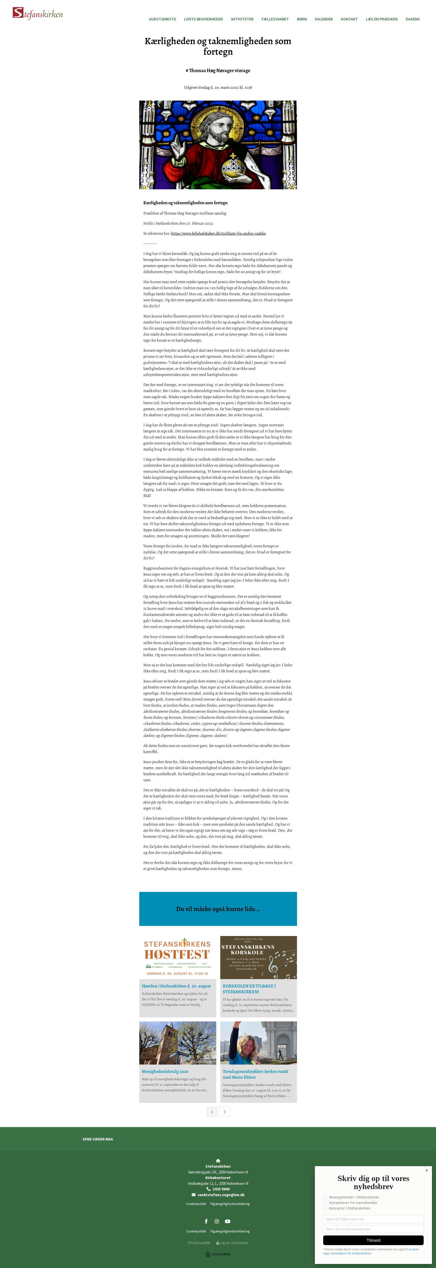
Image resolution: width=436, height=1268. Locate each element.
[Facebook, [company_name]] (206, 1221)
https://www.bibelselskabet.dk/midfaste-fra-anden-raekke (218, 233)
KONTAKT (349, 18)
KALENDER (324, 18)
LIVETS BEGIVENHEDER (203, 18)
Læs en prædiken (382, 18)
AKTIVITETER (242, 18)
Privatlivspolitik (199, 1243)
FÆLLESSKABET (275, 18)
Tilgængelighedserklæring (230, 1203)
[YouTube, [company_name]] (227, 1221)
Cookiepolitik (196, 1203)
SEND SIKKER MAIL (98, 1139)
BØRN (302, 18)
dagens (413, 18)
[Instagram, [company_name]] (217, 1221)
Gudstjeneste (162, 18)
